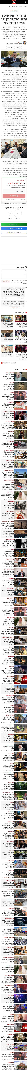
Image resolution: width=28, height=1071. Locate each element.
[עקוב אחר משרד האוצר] (2, 203)
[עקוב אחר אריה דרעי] (20, 203)
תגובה (2, 298)
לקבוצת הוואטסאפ (12, 224)
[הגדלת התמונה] (24, 53)
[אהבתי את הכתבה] (18, 213)
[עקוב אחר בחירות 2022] (11, 203)
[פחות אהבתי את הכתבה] (10, 213)
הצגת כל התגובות (14, 308)
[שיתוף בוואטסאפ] (20, 47)
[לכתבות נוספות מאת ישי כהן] (25, 43)
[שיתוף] (17, 47)
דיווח (6, 298)
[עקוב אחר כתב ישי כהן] (17, 42)
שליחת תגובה (5, 281)
